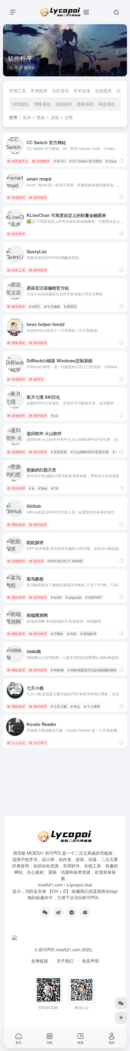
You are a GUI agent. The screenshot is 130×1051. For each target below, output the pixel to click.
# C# (54, 488)
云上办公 (18, 742)
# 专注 (75, 706)
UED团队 (20, 104)
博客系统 (42, 104)
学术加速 (81, 91)
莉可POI (46, 949)
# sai (54, 415)
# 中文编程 (52, 306)
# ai (31, 488)
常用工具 (17, 91)
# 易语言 (70, 306)
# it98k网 (57, 669)
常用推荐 (39, 91)
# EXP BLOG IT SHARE (65, 560)
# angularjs (74, 597)
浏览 (54, 117)
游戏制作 (63, 104)
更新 (41, 117)
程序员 (39, 379)
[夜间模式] (121, 1018)
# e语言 (34, 306)
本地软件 (43, 160)
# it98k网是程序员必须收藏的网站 (92, 669)
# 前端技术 (88, 633)
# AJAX (56, 597)
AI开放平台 (20, 160)
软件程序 (40, 197)
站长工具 (18, 270)
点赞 (68, 117)
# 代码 (71, 633)
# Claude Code (117, 160)
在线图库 (103, 91)
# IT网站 (57, 633)
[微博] (58, 912)
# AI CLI (60, 160)
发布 (27, 117)
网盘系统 (106, 104)
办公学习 (40, 742)
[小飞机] (71, 912)
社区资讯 (60, 91)
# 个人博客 (92, 706)
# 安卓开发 (59, 451)
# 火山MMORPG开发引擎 (90, 451)
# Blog (42, 488)
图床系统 (85, 104)
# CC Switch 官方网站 (86, 160)
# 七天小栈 (59, 706)
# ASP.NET (94, 597)
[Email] (85, 912)
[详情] (121, 160)
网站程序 (18, 524)
